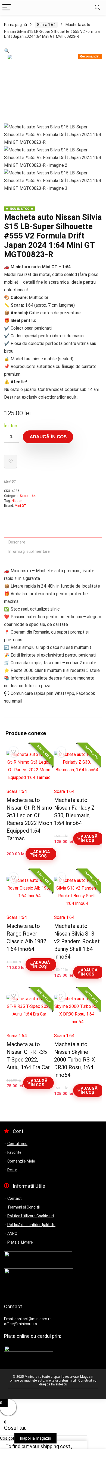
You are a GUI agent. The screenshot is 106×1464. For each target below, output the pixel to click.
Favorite (14, 1152)
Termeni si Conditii (23, 1207)
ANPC (12, 1233)
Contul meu (17, 1143)
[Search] (97, 7)
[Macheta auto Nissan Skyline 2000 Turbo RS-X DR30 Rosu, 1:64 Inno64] (77, 1012)
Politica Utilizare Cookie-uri (30, 1216)
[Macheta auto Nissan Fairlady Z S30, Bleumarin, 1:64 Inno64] (77, 768)
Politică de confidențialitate (31, 1225)
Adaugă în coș (48, 436)
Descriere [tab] (16, 542)
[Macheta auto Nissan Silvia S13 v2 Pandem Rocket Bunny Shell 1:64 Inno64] (77, 894)
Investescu (59, 1384)
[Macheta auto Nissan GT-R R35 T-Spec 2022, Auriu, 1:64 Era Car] (29, 1012)
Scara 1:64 (46, 24)
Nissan (17, 501)
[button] (7, 50)
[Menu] (6, 7)
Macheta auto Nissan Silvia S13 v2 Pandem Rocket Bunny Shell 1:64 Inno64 (77, 941)
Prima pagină (15, 24)
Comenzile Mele (21, 1161)
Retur (12, 1170)
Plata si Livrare (20, 1242)
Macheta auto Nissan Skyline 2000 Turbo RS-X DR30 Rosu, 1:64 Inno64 (74, 1059)
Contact (14, 1198)
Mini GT (10, 481)
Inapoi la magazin (35, 1438)
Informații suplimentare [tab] (29, 551)
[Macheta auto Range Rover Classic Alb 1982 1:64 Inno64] (29, 894)
